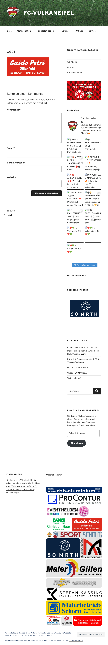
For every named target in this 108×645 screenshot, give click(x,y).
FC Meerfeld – (12, 480)
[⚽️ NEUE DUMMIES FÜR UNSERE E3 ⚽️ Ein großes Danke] (75, 146)
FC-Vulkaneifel (49, 13)
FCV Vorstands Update (77, 367)
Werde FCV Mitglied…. (77, 373)
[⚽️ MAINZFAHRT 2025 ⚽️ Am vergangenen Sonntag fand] (75, 217)
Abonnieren (76, 443)
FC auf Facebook (76, 276)
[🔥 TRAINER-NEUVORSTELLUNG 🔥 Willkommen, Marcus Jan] (93, 164)
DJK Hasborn (28, 489)
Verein (65, 30)
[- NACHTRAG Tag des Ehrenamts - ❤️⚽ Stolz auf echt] (75, 199)
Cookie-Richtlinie (76, 640)
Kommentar (14, 109)
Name (11, 148)
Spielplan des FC (46, 30)
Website (11, 177)
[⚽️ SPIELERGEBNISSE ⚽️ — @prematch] (93, 146)
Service (92, 30)
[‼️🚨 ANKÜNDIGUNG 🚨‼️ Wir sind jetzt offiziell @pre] (75, 181)
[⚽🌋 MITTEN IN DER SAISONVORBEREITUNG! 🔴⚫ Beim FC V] (75, 164)
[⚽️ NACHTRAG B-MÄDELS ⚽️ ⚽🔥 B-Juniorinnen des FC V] (93, 181)
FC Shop (79, 30)
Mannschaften (24, 30)
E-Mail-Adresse (16, 162)
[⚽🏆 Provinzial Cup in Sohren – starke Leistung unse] (93, 199)
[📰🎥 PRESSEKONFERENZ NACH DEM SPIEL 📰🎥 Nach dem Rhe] (93, 217)
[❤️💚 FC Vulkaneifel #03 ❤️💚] (75, 234)
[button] (74, 489)
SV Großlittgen (12, 492)
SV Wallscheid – (14, 486)
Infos (9, 30)
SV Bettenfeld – (26, 480)
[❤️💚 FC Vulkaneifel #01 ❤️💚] (75, 252)
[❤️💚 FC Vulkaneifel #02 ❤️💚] (93, 234)
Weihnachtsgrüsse (75, 378)
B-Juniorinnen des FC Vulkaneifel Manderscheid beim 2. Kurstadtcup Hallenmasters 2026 (83, 350)
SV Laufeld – (28, 486)
